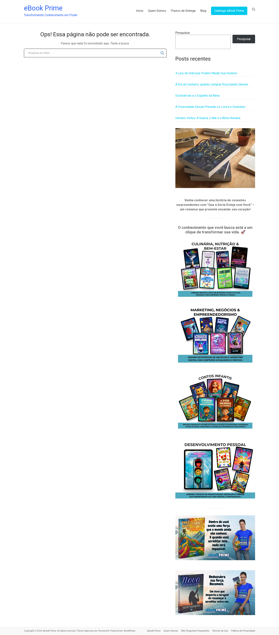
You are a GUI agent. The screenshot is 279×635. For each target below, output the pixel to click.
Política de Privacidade (243, 630)
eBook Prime (43, 8)
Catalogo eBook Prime (229, 11)
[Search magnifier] (162, 53)
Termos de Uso (220, 630)
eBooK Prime (154, 630)
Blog (203, 11)
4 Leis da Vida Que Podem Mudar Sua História (206, 73)
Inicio (139, 11)
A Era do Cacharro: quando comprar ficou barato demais (211, 84)
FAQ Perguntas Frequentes (195, 630)
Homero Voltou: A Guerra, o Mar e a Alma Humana (207, 118)
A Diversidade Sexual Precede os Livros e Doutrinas (210, 107)
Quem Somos (157, 11)
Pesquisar (182, 32)
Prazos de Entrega (183, 11)
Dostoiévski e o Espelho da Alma (197, 95)
